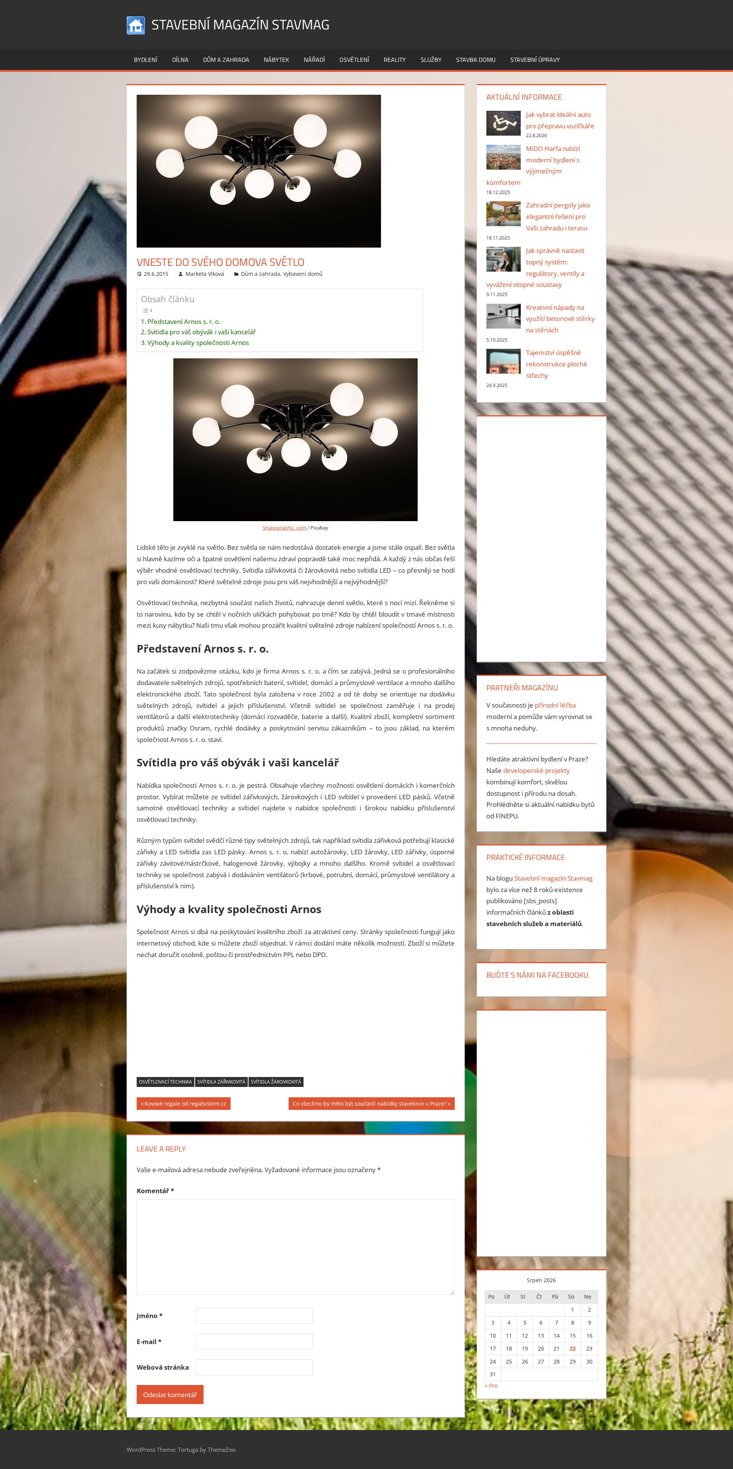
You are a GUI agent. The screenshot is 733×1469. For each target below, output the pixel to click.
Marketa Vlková (205, 273)
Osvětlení (354, 59)
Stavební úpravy (535, 59)
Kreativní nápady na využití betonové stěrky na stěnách (560, 319)
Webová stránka (163, 1367)
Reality (395, 59)
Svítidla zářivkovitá (221, 1082)
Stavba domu (476, 59)
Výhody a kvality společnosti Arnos (198, 342)
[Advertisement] (296, 1023)
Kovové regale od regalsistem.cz (185, 1105)
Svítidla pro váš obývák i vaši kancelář (201, 331)
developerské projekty (536, 770)
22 (573, 1348)
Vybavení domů (303, 273)
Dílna (180, 59)
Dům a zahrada (226, 59)
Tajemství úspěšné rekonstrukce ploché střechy (556, 364)
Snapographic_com (284, 527)
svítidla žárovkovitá (276, 1082)
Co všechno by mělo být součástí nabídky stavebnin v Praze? (369, 1105)
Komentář (155, 1190)
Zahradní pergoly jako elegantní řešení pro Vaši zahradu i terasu (558, 216)
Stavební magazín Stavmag (240, 24)
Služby (431, 59)
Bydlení (145, 59)
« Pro (491, 1385)
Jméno (150, 1315)
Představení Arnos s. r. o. (183, 321)
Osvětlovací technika (165, 1082)
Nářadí (314, 59)
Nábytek (276, 59)
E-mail (149, 1341)
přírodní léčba (555, 705)
